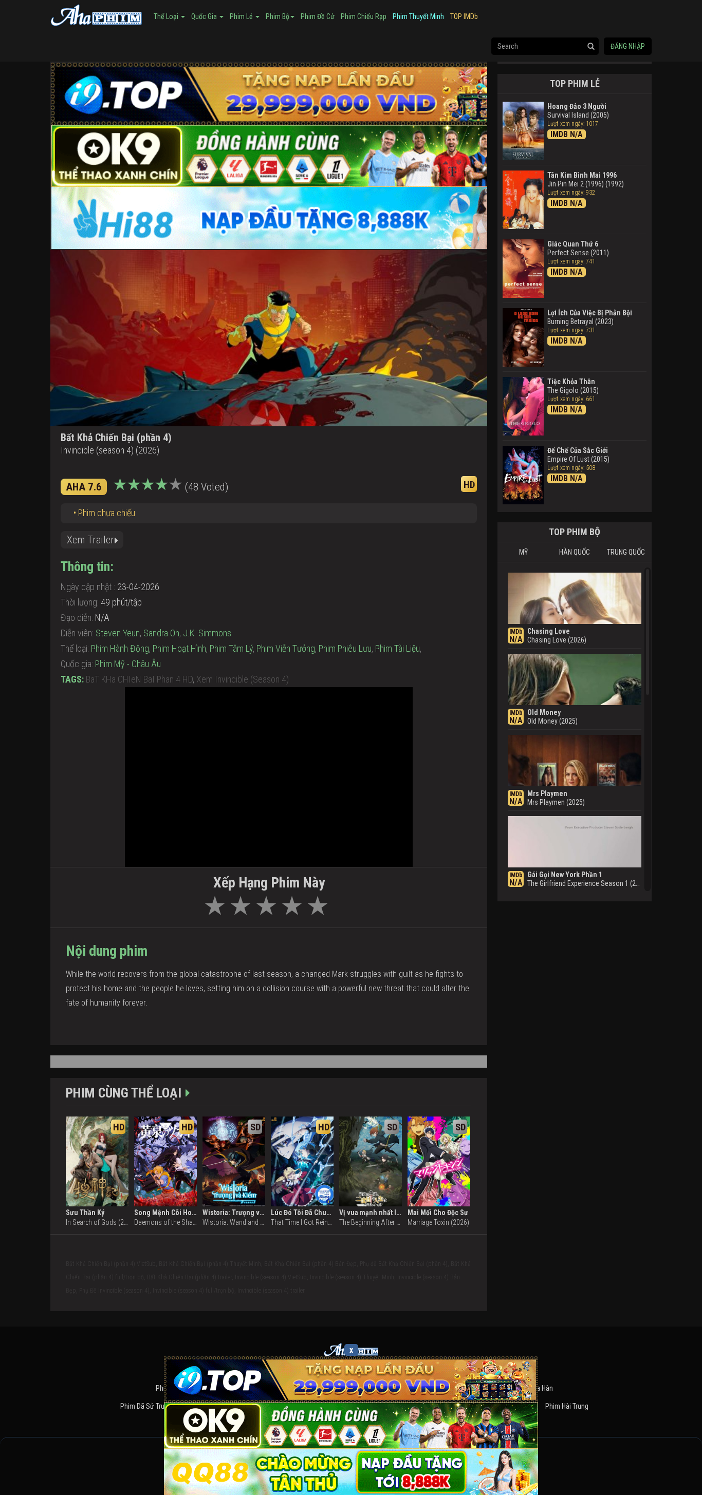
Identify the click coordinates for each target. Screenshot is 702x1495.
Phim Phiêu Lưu (345, 648)
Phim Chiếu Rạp (363, 16)
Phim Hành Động (120, 648)
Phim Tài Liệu (397, 648)
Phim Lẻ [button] (242, 16)
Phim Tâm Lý (231, 648)
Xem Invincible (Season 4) (242, 679)
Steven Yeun (118, 633)
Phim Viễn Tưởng (285, 648)
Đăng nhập (628, 46)
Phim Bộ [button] (277, 16)
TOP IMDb (464, 16)
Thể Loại (167, 16)
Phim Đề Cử (318, 16)
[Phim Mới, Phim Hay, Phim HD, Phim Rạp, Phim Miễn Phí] (96, 14)
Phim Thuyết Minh (418, 16)
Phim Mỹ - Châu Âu (128, 663)
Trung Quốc (626, 552)
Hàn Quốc (574, 552)
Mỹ (523, 552)
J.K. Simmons (207, 633)
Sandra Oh (161, 633)
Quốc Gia (204, 16)
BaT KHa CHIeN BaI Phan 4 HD (139, 679)
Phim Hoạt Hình (179, 648)
